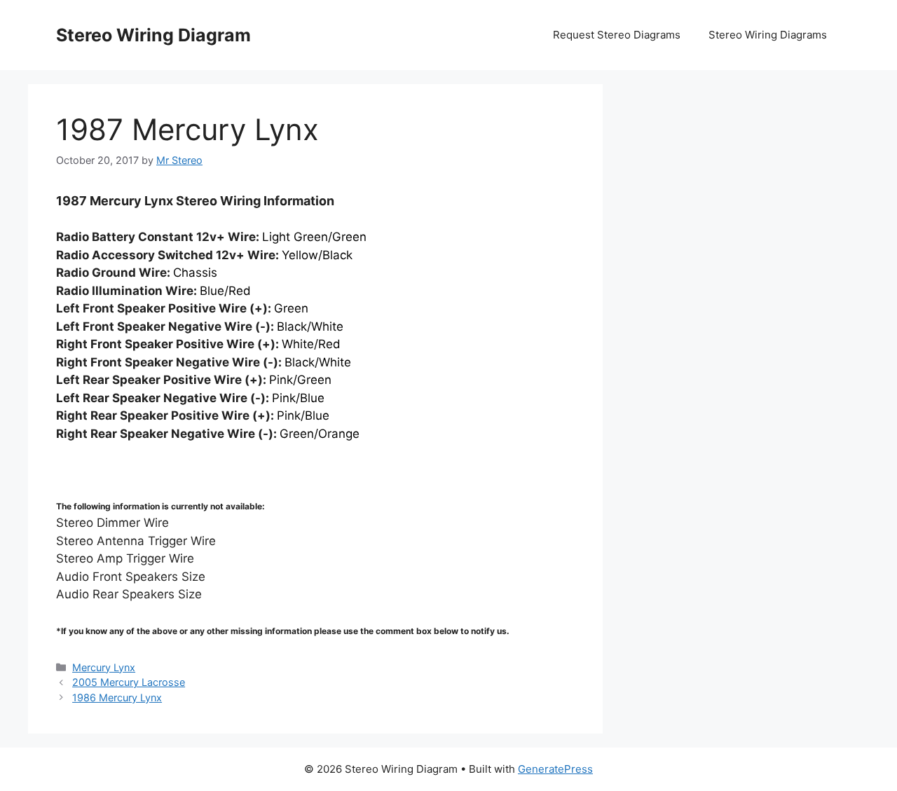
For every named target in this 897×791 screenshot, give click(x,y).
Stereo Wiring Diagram (153, 35)
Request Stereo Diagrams (616, 34)
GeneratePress (555, 769)
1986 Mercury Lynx (117, 697)
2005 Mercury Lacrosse (128, 682)
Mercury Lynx (103, 667)
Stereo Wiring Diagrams (767, 34)
